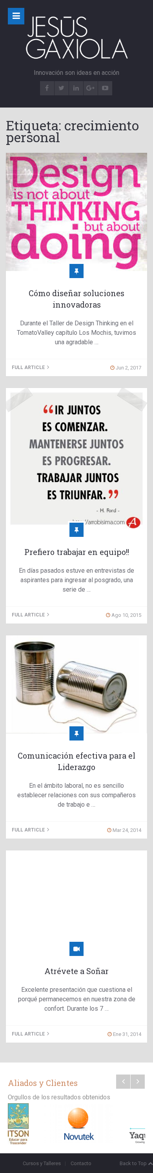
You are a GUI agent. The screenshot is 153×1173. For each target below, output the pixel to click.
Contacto (81, 1163)
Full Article (29, 367)
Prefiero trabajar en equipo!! (76, 552)
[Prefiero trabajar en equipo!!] (76, 459)
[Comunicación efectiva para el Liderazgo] (76, 684)
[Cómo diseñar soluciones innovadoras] (76, 212)
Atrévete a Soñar (76, 971)
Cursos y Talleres (42, 1163)
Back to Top (133, 1163)
